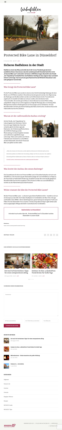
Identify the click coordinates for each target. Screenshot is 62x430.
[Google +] (54, 235)
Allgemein (6, 379)
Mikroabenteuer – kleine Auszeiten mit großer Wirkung (25, 355)
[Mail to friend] (57, 235)
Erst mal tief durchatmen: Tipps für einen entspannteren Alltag (27, 338)
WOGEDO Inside (8, 405)
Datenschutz (53, 426)
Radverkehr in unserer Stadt (31, 215)
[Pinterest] (51, 235)
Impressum (54, 423)
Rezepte (6, 401)
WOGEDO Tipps (8, 409)
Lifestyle (6, 392)
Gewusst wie (7, 384)
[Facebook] (48, 235)
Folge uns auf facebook (43, 423)
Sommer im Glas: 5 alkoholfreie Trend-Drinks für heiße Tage (26, 347)
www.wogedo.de (29, 423)
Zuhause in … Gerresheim (17, 364)
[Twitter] (45, 235)
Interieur (6, 388)
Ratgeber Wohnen (8, 396)
